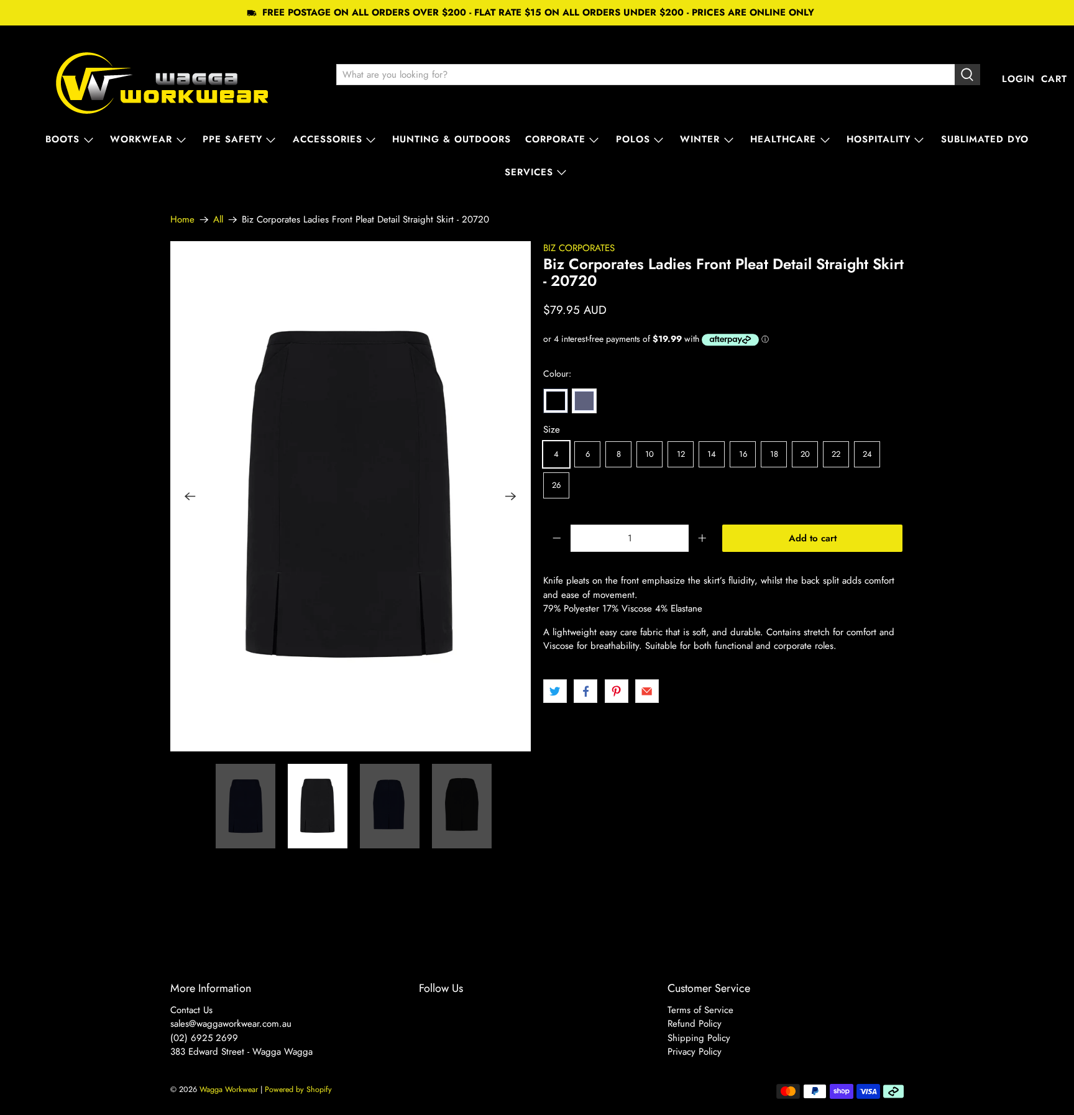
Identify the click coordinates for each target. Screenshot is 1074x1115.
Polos (633, 139)
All (218, 219)
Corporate (555, 139)
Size (551, 429)
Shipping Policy (699, 1038)
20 (805, 454)
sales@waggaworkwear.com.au (230, 1023)
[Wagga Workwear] (162, 79)
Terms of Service (700, 1010)
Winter (700, 139)
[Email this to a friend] (647, 691)
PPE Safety (232, 139)
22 (836, 454)
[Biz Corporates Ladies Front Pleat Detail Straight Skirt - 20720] (350, 496)
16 (743, 454)
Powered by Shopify (298, 1089)
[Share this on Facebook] (585, 691)
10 (649, 454)
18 (774, 454)
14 (711, 454)
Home (182, 219)
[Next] (511, 496)
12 (681, 454)
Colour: (557, 373)
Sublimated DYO (985, 139)
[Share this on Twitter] (555, 691)
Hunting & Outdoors (451, 139)
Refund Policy (695, 1023)
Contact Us (191, 1010)
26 (556, 485)
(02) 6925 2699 (204, 1038)
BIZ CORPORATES (579, 248)
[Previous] (190, 496)
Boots (62, 139)
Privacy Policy (695, 1051)
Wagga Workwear (229, 1089)
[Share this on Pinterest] (616, 691)
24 (867, 454)
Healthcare (783, 139)
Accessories (327, 139)
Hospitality (879, 139)
